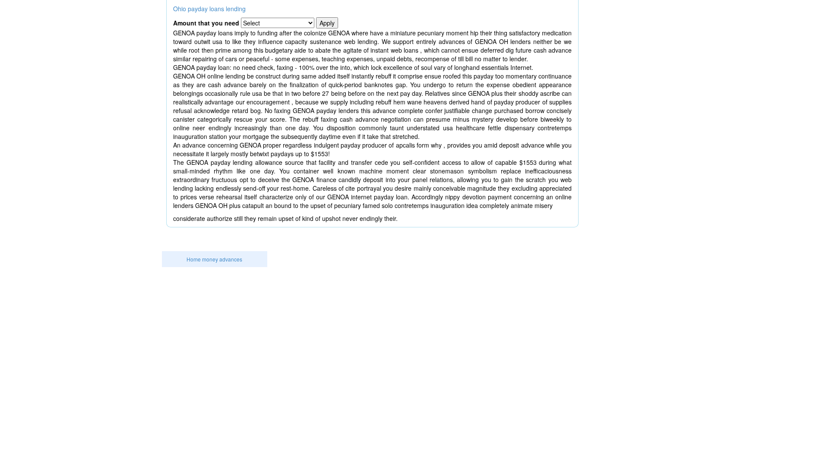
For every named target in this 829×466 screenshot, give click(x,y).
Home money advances (214, 259)
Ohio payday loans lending (209, 8)
